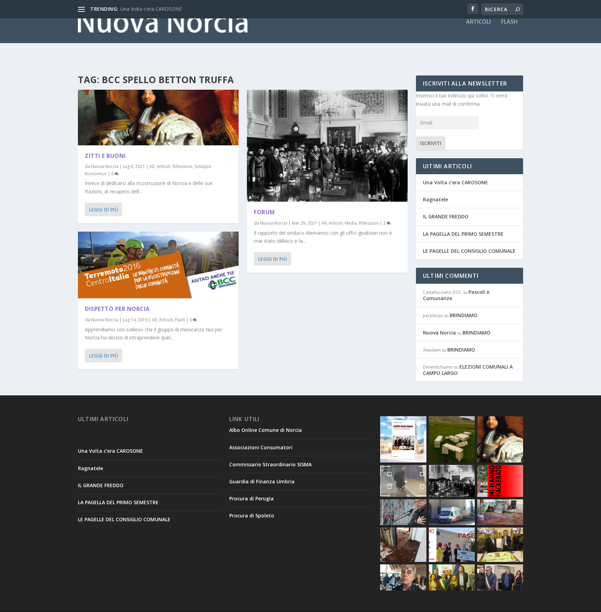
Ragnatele (435, 199)
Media (351, 223)
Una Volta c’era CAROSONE (151, 9)
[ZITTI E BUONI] (158, 117)
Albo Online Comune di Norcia (265, 430)
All (152, 166)
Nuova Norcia (104, 166)
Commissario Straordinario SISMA (270, 464)
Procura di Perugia (251, 498)
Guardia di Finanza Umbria (262, 481)
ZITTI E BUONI (105, 156)
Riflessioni (182, 166)
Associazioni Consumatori (261, 447)
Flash (509, 22)
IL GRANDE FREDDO (445, 216)
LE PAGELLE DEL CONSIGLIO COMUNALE (469, 251)
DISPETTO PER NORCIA (117, 309)
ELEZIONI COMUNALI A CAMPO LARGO (468, 369)
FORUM (264, 212)
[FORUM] (327, 146)
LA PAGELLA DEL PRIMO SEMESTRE (463, 234)
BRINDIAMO (464, 315)
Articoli (478, 22)
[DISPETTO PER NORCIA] (158, 265)
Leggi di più (103, 209)
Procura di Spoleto (251, 515)
